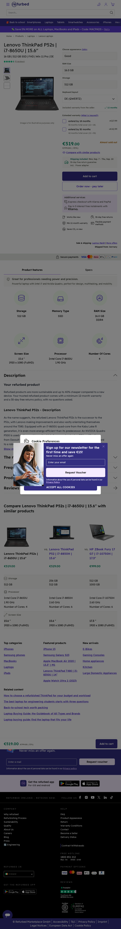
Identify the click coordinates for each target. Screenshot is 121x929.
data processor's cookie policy (64, 464)
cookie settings (32, 461)
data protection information (79, 461)
